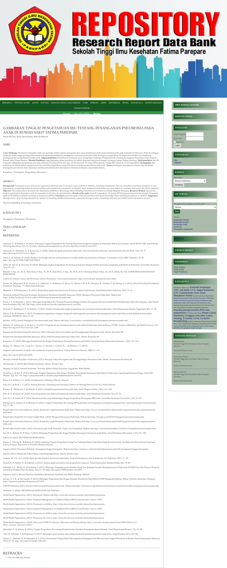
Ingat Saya (180, 142)
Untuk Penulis (179, 269)
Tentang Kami (22, 103)
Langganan (178, 162)
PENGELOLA (137, 103)
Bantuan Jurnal (184, 116)
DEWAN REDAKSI (153, 103)
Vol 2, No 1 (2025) (81, 113)
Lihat (175, 160)
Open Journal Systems (187, 105)
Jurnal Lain (178, 227)
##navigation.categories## (183, 229)
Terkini (94, 103)
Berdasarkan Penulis (181, 222)
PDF (4, 230)
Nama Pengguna (180, 134)
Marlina (96, 113)
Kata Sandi (178, 138)
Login (35, 103)
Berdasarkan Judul (180, 224)
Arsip (103, 103)
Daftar (45, 103)
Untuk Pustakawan (180, 272)
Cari (85, 103)
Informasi (114, 103)
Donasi (179, 239)
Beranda (7, 103)
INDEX (125, 103)
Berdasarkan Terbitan (181, 220)
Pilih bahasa (178, 178)
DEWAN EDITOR (82, 108)
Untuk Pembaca (179, 267)
